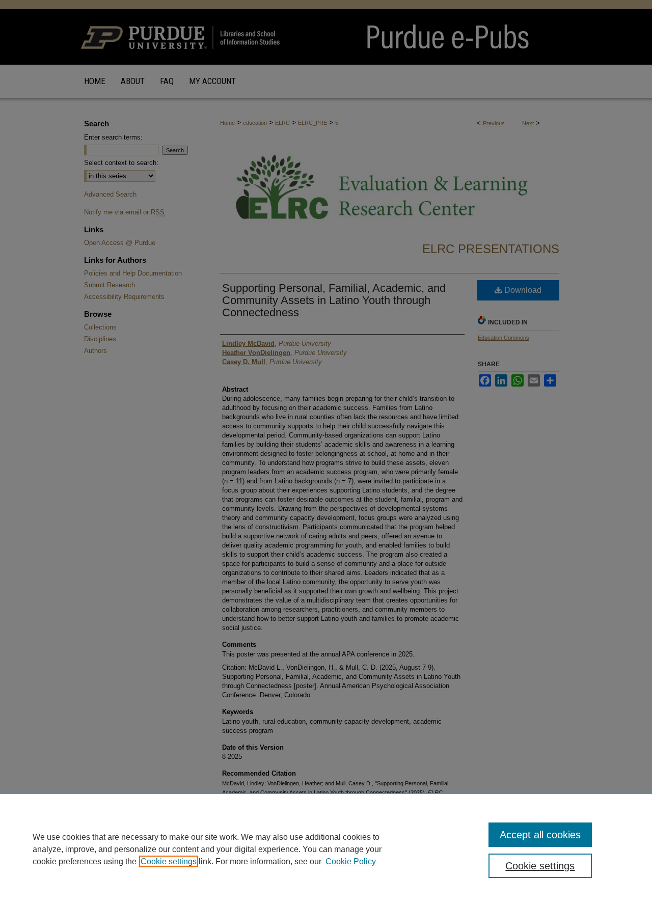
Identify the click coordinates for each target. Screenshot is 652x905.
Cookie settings (169, 861)
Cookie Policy (350, 861)
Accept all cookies (540, 834)
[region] (326, 849)
